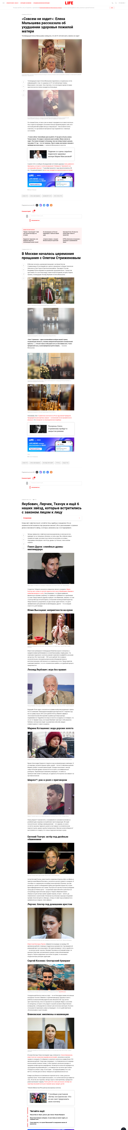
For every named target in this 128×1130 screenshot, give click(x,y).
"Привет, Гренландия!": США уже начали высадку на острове (31, 233)
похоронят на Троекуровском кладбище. (49, 420)
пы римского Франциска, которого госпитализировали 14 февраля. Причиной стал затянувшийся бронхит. (51, 166)
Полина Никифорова (33, 456)
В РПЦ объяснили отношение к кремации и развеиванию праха (71, 240)
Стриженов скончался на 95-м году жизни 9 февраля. (54, 416)
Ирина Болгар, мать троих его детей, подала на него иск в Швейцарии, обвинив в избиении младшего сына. (51, 591)
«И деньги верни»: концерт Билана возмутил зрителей (50, 239)
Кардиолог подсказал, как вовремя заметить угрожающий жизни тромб (30, 240)
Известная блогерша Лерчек (37, 944)
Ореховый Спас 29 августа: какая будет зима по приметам (70, 233)
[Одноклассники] (51, 205)
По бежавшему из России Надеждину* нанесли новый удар (51, 233)
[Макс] (40, 205)
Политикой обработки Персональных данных (50, 7)
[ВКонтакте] (47, 205)
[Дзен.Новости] (36, 205)
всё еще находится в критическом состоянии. (58, 170)
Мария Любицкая (32, 189)
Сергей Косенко (62, 991)
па (65, 164)
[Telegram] (44, 205)
